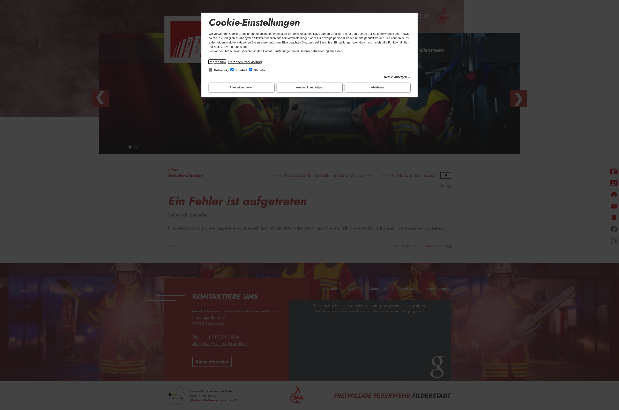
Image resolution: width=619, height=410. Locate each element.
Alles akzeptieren (241, 87)
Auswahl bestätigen (309, 87)
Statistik (259, 70)
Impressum (217, 62)
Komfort (241, 70)
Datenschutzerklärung (245, 62)
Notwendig (221, 70)
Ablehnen (377, 87)
